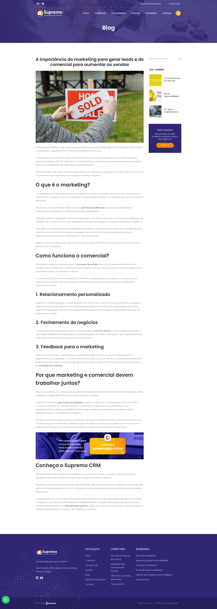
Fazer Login (174, 3)
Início (86, 13)
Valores (135, 13)
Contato (167, 13)
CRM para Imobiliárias (146, 565)
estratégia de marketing (50, 365)
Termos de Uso (145, 603)
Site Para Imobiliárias (146, 555)
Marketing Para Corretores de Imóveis (118, 567)
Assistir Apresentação (150, 3)
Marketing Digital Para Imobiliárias (152, 560)
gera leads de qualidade (70, 402)
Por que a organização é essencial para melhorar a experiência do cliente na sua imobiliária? (171, 110)
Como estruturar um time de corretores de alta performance (172, 79)
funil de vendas (103, 330)
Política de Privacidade (166, 603)
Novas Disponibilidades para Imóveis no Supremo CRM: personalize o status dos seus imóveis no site (172, 95)
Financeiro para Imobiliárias (149, 570)
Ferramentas (118, 13)
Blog (87, 574)
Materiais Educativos (95, 579)
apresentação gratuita (76, 505)
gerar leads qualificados (93, 207)
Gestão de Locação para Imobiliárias (154, 574)
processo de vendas (88, 264)
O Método (100, 13)
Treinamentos (117, 584)
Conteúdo (151, 13)
